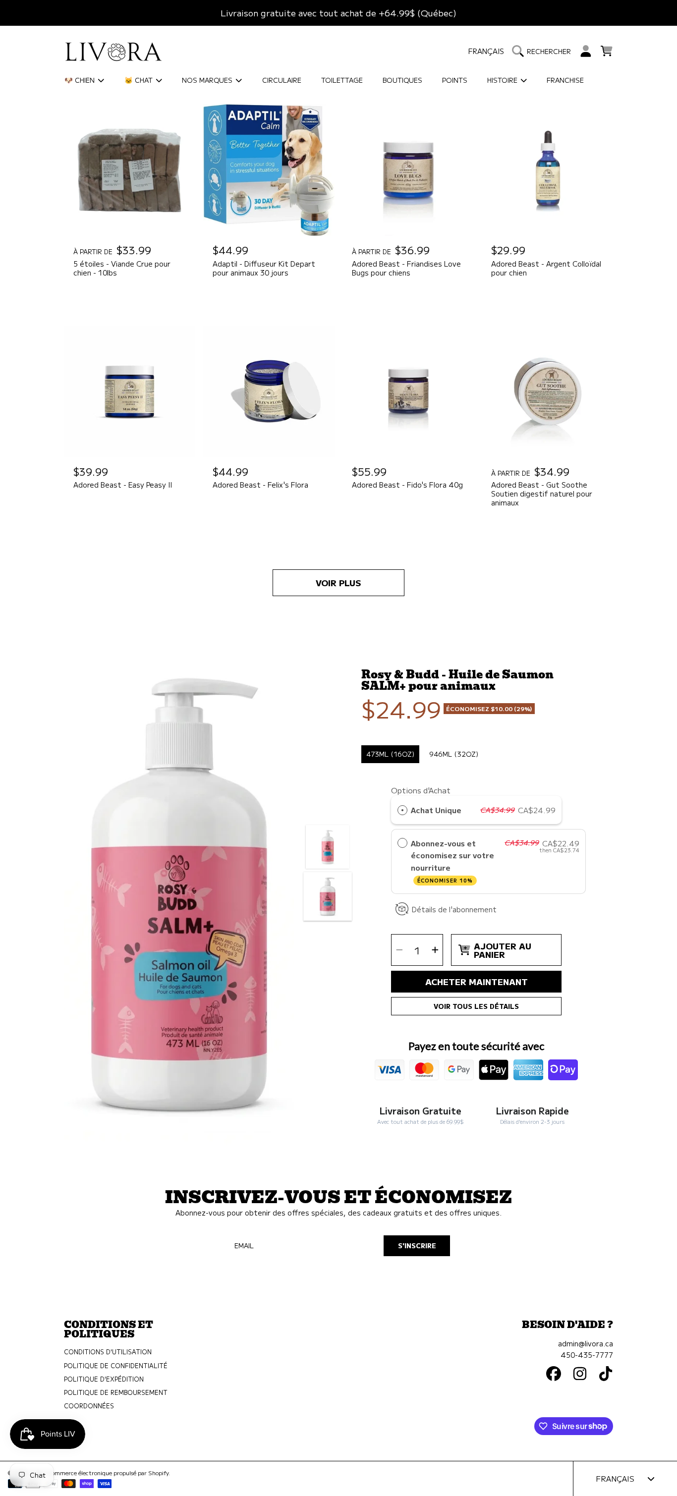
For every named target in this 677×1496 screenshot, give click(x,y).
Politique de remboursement (116, 1392)
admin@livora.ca (585, 1343)
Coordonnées (89, 1405)
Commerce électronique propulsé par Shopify (108, 1473)
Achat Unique (436, 809)
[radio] (502, 306)
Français (486, 51)
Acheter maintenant (476, 981)
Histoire (503, 80)
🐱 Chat (139, 80)
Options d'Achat (521, 286)
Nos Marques (208, 80)
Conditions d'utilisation (108, 1351)
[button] (544, 51)
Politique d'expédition (104, 1379)
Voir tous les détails (476, 1006)
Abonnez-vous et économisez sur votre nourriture (452, 860)
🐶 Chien (80, 80)
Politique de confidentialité (116, 1365)
